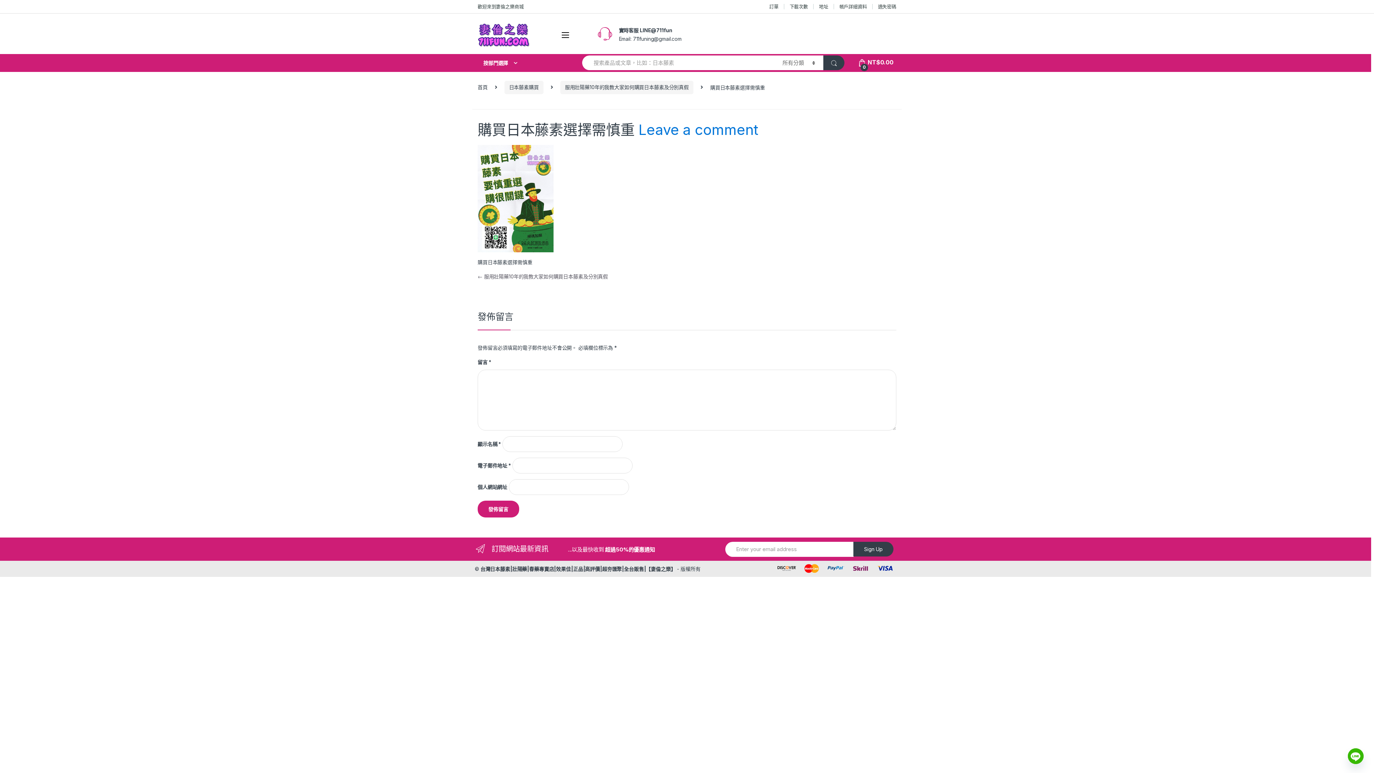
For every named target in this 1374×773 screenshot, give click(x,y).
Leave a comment (698, 129)
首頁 (483, 87)
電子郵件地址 (494, 465)
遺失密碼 (887, 6)
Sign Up (873, 549)
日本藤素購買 (524, 87)
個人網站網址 (492, 487)
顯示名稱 (489, 444)
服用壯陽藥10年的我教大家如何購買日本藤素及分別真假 (627, 87)
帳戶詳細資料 (853, 6)
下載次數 (799, 6)
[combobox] (678, 62)
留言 (484, 362)
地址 (823, 6)
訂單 (774, 6)
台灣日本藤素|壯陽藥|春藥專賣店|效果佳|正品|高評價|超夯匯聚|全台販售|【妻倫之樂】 (578, 569)
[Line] (1356, 756)
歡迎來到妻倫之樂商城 (501, 6)
